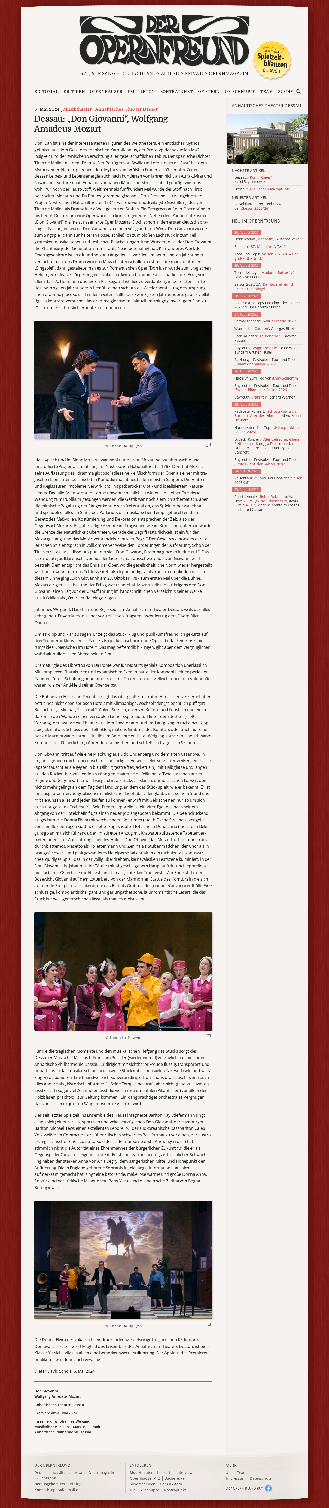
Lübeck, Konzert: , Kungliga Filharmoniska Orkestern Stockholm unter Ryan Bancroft (267, 446)
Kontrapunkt (176, 92)
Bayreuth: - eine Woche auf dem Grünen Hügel (267, 350)
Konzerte (164, 1472)
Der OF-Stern (171, 1484)
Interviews (185, 1472)
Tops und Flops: (266, 256)
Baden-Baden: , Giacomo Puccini (265, 338)
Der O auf (244, 1488)
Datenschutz (260, 1478)
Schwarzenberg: (265, 321)
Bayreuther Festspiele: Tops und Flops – (267, 388)
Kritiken (74, 92)
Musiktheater (77, 109)
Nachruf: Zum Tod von (266, 378)
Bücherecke (174, 1478)
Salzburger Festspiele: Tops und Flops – (266, 362)
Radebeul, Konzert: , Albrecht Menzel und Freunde (267, 415)
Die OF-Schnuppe (145, 1490)
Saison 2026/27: (264, 286)
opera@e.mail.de (65, 1489)
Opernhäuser (106, 92)
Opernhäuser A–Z (145, 1478)
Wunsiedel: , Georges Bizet (264, 329)
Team (266, 92)
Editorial (46, 92)
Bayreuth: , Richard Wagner (264, 397)
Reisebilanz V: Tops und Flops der (268, 480)
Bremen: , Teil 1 (260, 247)
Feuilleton (141, 92)
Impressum (235, 1478)
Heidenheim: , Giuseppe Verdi (267, 239)
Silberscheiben (143, 1484)
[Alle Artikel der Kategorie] (267, 139)
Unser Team (236, 1472)
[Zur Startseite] (164, 40)
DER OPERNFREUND (52, 1465)
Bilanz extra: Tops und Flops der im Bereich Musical (267, 305)
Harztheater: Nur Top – (267, 429)
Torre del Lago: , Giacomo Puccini (264, 275)
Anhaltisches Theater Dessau (127, 109)
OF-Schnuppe (240, 92)
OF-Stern (209, 92)
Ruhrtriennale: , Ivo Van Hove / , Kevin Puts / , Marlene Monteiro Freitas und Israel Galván (266, 503)
